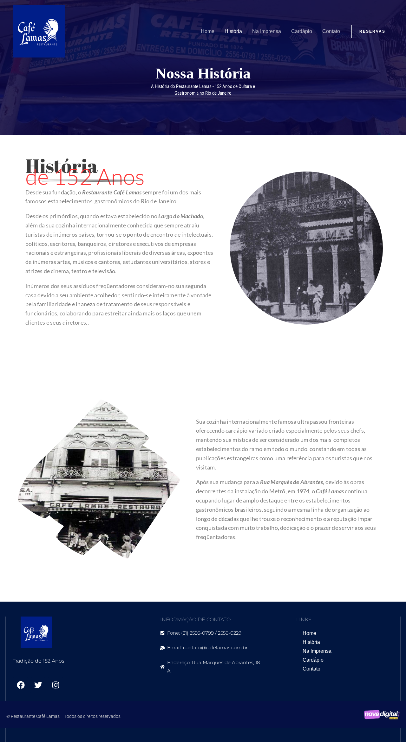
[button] (372, 31)
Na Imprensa (266, 31)
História (233, 31)
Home (207, 31)
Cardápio (301, 31)
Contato (331, 31)
